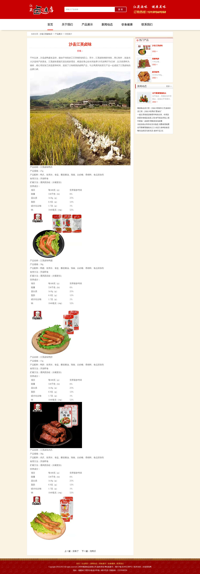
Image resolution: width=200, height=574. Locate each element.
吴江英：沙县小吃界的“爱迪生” (149, 111)
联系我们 (120, 564)
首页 (78, 564)
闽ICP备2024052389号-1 (124, 567)
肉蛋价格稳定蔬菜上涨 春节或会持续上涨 (153, 118)
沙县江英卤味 (157, 46)
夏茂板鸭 (155, 72)
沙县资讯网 (147, 567)
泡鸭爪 (93, 551)
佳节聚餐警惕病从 (159, 93)
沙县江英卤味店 (46, 34)
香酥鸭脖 (155, 59)
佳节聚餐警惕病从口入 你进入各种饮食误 (153, 127)
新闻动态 (93, 564)
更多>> (169, 86)
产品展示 (58, 34)
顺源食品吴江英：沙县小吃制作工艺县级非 (154, 108)
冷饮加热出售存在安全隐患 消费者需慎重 (153, 124)
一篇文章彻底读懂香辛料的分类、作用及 (153, 115)
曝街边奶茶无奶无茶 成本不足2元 (150, 131)
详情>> (155, 51)
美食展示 (102, 564)
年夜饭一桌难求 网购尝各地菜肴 (149, 121)
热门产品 (144, 40)
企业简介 (85, 564)
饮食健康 (111, 564)
